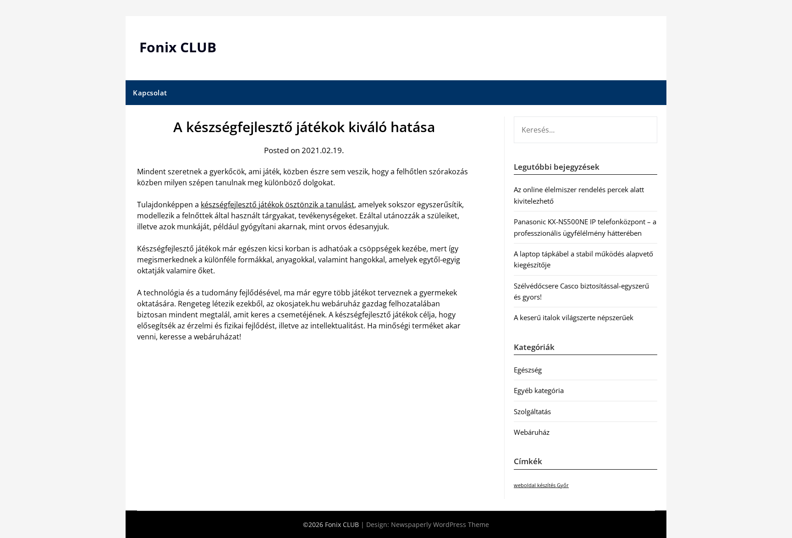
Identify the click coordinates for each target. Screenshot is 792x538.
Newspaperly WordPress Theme (440, 524)
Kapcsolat (150, 92)
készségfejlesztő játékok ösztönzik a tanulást (277, 205)
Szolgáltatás (532, 411)
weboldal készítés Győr (541, 485)
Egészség (528, 369)
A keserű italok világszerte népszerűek (573, 317)
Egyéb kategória (539, 390)
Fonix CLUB (177, 47)
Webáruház (532, 432)
